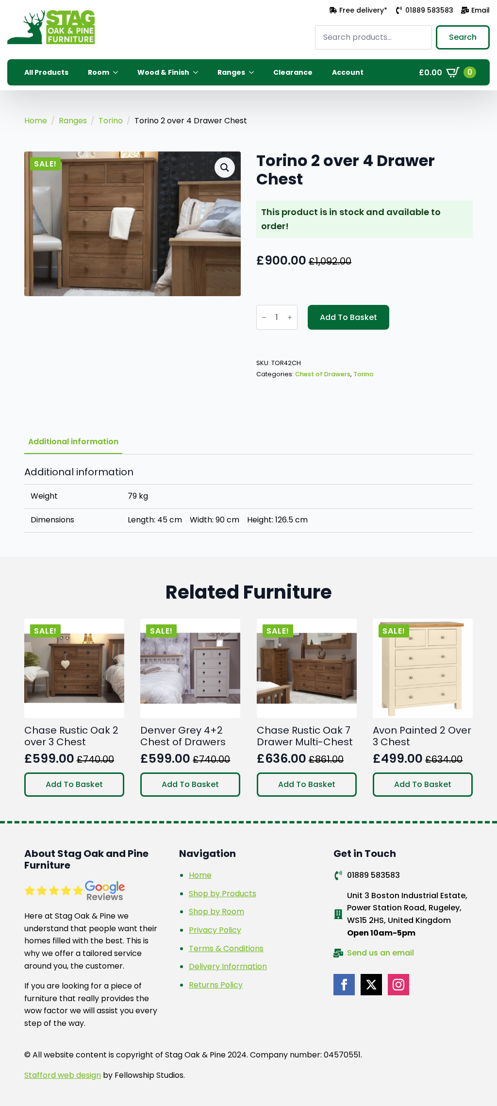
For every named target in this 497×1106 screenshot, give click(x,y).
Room (98, 72)
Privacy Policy (215, 930)
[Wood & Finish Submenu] (198, 72)
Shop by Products (222, 893)
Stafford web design (62, 1075)
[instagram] (398, 984)
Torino (111, 120)
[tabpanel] (248, 499)
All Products (46, 72)
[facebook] (344, 984)
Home (35, 120)
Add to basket (348, 317)
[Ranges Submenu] (254, 72)
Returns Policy (216, 984)
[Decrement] (264, 318)
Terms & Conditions (226, 948)
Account (348, 72)
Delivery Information (228, 966)
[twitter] (371, 984)
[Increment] (289, 318)
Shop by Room (216, 911)
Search (463, 37)
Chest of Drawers (322, 374)
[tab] (73, 442)
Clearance (293, 72)
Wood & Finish (163, 72)
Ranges (231, 72)
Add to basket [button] (74, 784)
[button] (225, 167)
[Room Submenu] (118, 72)
